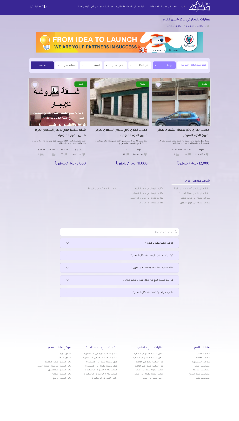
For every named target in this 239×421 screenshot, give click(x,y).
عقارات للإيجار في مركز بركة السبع (146, 198)
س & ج (94, 7)
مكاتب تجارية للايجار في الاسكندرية (100, 374)
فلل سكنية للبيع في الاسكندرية (101, 362)
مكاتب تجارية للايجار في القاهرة (148, 374)
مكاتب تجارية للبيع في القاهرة (148, 370)
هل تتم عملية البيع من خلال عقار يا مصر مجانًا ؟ (148, 280)
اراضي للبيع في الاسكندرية (104, 378)
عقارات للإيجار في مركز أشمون (195, 203)
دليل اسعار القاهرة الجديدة (58, 362)
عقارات (183, 7)
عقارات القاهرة (203, 358)
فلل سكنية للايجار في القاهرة (149, 366)
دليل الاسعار (140, 7)
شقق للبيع (65, 354)
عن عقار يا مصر (107, 7)
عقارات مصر (204, 354)
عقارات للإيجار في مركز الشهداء (148, 193)
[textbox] (139, 65)
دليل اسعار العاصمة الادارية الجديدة (53, 366)
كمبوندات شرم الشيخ (199, 374)
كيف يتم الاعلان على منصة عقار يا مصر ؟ (152, 255)
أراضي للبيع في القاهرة (152, 378)
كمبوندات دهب (202, 378)
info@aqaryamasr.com (44, 409)
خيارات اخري (70, 65)
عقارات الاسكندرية (201, 362)
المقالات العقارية (124, 7)
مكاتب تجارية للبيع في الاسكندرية (101, 370)
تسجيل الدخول (36, 7)
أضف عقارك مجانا (169, 7)
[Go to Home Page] (208, 25)
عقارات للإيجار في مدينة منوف (195, 198)
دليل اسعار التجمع (62, 378)
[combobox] (164, 65)
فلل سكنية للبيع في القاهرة (149, 362)
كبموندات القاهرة (201, 366)
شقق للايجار (65, 358)
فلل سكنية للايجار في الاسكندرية (101, 366)
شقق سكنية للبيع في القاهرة (148, 354)
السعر (97, 65)
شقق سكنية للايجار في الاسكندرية (100, 358)
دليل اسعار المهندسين (59, 370)
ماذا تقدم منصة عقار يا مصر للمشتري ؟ (152, 268)
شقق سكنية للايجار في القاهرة (148, 358)
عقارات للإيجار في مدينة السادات (194, 193)
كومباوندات (153, 7)
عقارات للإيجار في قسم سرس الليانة (192, 188)
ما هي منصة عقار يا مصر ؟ (159, 243)
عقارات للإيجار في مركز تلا (151, 203)
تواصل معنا (83, 7)
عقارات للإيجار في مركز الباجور (149, 188)
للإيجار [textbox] (169, 65)
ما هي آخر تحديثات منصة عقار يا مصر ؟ (153, 292)
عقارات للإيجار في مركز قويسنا (102, 188)
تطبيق (42, 65)
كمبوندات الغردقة (201, 370)
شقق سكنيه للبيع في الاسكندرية (100, 354)
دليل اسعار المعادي (61, 374)
